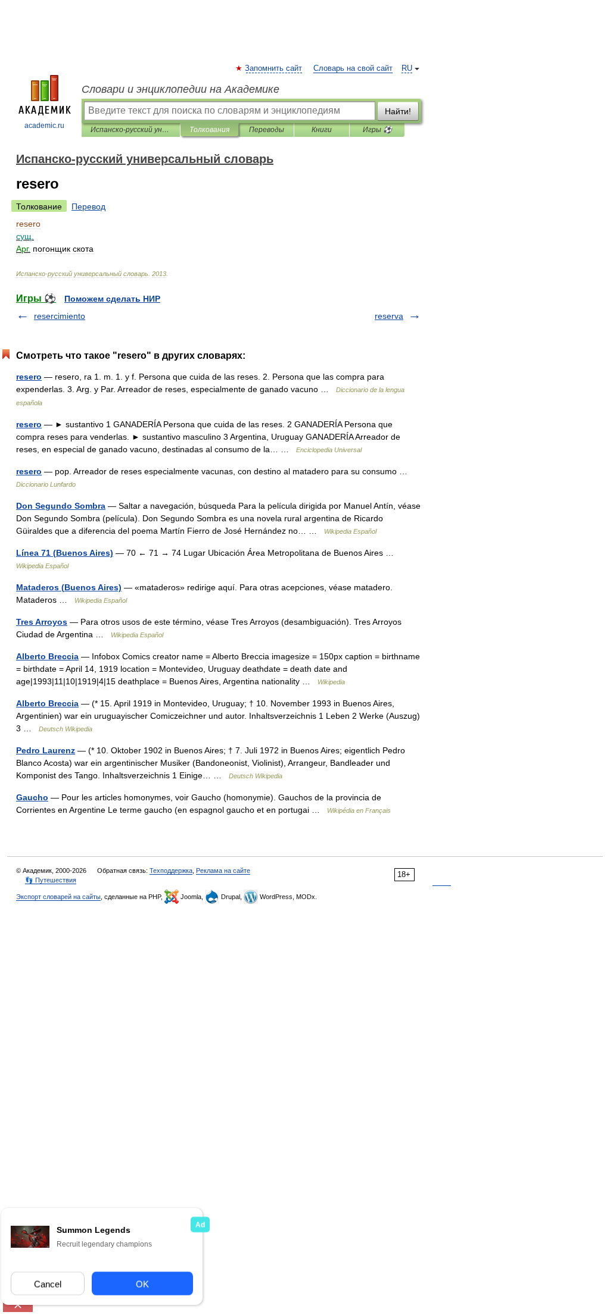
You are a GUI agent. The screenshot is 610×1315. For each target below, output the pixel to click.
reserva (389, 316)
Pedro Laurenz (45, 750)
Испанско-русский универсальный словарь (131, 130)
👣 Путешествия (50, 880)
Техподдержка (171, 870)
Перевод (88, 206)
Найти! (398, 111)
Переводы (266, 130)
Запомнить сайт (274, 68)
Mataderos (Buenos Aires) (69, 587)
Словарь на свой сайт (353, 68)
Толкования (209, 130)
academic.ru (44, 125)
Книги (322, 130)
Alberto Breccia (47, 656)
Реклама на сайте (223, 870)
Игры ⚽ (377, 130)
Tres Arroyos (41, 622)
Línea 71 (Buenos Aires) (64, 553)
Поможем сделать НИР (112, 298)
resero (29, 376)
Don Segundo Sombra (60, 506)
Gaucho (32, 797)
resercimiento (59, 316)
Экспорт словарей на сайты (58, 896)
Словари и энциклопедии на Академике (180, 89)
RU (407, 68)
